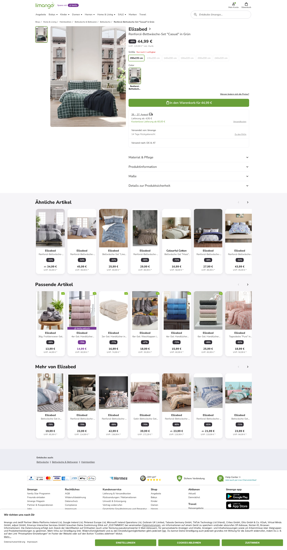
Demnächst (194, 497)
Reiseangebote (195, 508)
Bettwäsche (43, 462)
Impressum (71, 508)
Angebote (156, 493)
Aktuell (192, 493)
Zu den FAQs (240, 134)
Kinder (154, 501)
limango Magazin (36, 501)
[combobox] (221, 14)
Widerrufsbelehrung (75, 497)
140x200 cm (170, 58)
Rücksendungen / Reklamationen (119, 497)
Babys (154, 497)
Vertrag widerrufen (112, 505)
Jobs (29, 508)
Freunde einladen (36, 497)
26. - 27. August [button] (139, 114)
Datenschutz (71, 501)
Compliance (71, 505)
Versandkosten (239, 121)
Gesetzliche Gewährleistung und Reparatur (125, 508)
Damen (154, 505)
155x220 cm (187, 58)
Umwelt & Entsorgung (114, 501)
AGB (67, 493)
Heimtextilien (88, 462)
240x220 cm (221, 58)
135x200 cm (153, 58)
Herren (154, 508)
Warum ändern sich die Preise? (234, 94)
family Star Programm (38, 493)
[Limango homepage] (45, 5)
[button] (246, 5)
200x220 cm (136, 58)
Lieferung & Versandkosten (117, 493)
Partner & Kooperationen (40, 505)
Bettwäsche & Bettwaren (65, 462)
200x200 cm (204, 58)
